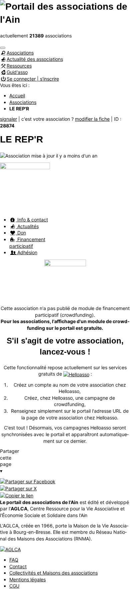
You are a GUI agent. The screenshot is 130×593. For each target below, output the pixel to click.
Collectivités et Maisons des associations (53, 573)
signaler (8, 119)
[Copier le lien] (16, 495)
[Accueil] (65, 12)
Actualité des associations (35, 59)
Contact (18, 566)
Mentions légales (27, 579)
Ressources (19, 66)
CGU (14, 586)
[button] (2, 48)
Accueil (17, 95)
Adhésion (26, 252)
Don (21, 232)
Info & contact (32, 219)
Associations (20, 53)
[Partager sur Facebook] (27, 481)
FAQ (13, 560)
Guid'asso (17, 72)
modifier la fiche (92, 119)
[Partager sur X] (18, 488)
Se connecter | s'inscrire (33, 79)
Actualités (27, 226)
